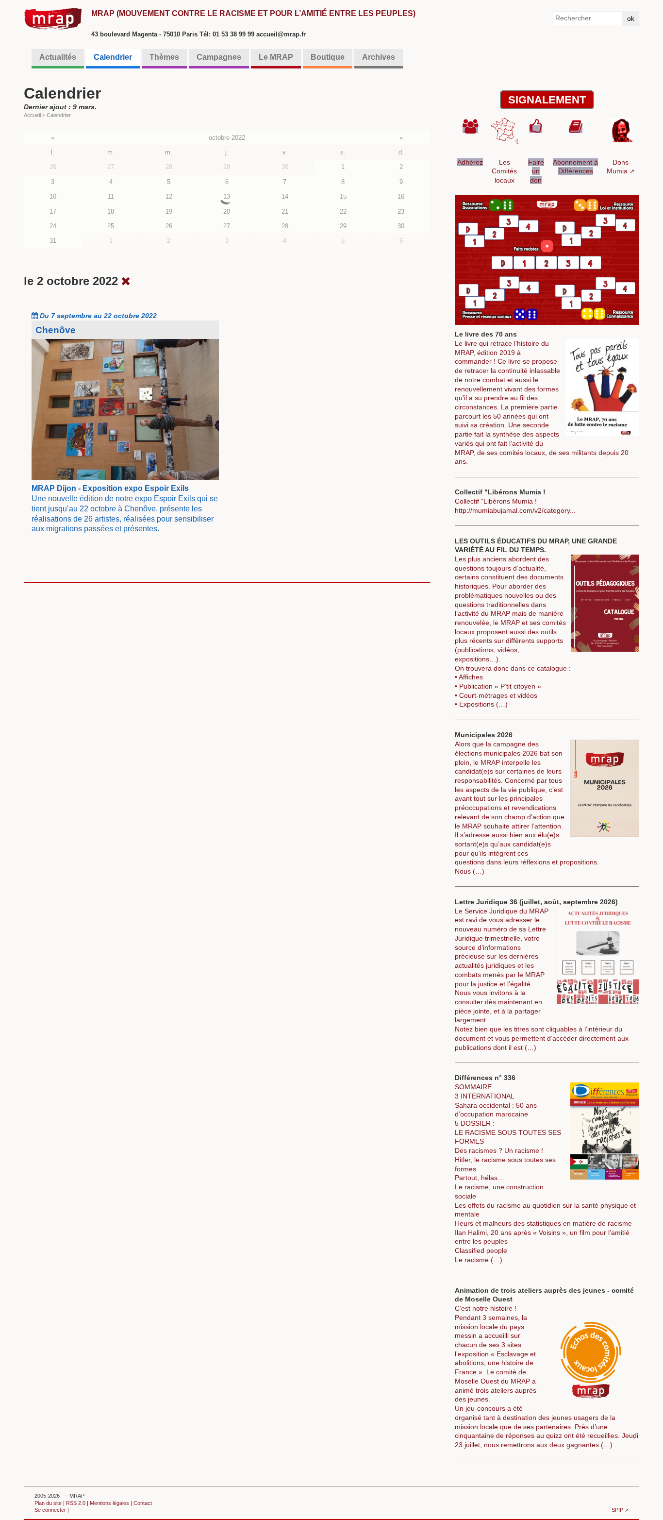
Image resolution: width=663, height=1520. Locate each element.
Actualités (57, 57)
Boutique (328, 57)
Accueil (32, 115)
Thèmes (164, 57)
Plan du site (48, 1503)
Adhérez (470, 162)
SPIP (617, 1510)
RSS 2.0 (75, 1503)
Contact (142, 1503)
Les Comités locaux (504, 171)
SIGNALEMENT (547, 100)
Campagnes (219, 57)
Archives (378, 57)
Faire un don (536, 171)
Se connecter (50, 1510)
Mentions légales (109, 1503)
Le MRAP (276, 57)
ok (630, 18)
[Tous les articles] (126, 280)
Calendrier (113, 57)
